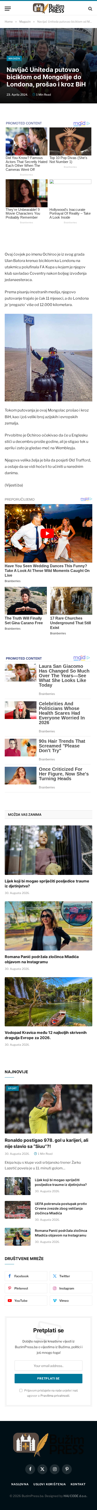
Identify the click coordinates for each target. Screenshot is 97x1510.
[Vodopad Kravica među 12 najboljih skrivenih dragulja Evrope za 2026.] (48, 1001)
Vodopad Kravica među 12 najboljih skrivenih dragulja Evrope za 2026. (46, 1035)
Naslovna (20, 1484)
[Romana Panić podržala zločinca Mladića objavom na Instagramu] (48, 926)
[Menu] (8, 8)
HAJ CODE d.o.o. (75, 1496)
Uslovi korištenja (49, 1484)
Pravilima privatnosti (54, 1395)
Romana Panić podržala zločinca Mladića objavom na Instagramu (42, 959)
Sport (12, 1088)
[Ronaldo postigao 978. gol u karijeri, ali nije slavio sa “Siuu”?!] (48, 1109)
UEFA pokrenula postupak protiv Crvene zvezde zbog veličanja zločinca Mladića (61, 1208)
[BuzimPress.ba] (48, 8)
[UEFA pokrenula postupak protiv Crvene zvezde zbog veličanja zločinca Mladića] (18, 1210)
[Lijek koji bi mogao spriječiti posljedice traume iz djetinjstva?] (48, 850)
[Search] (89, 8)
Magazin (14, 58)
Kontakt (78, 1484)
